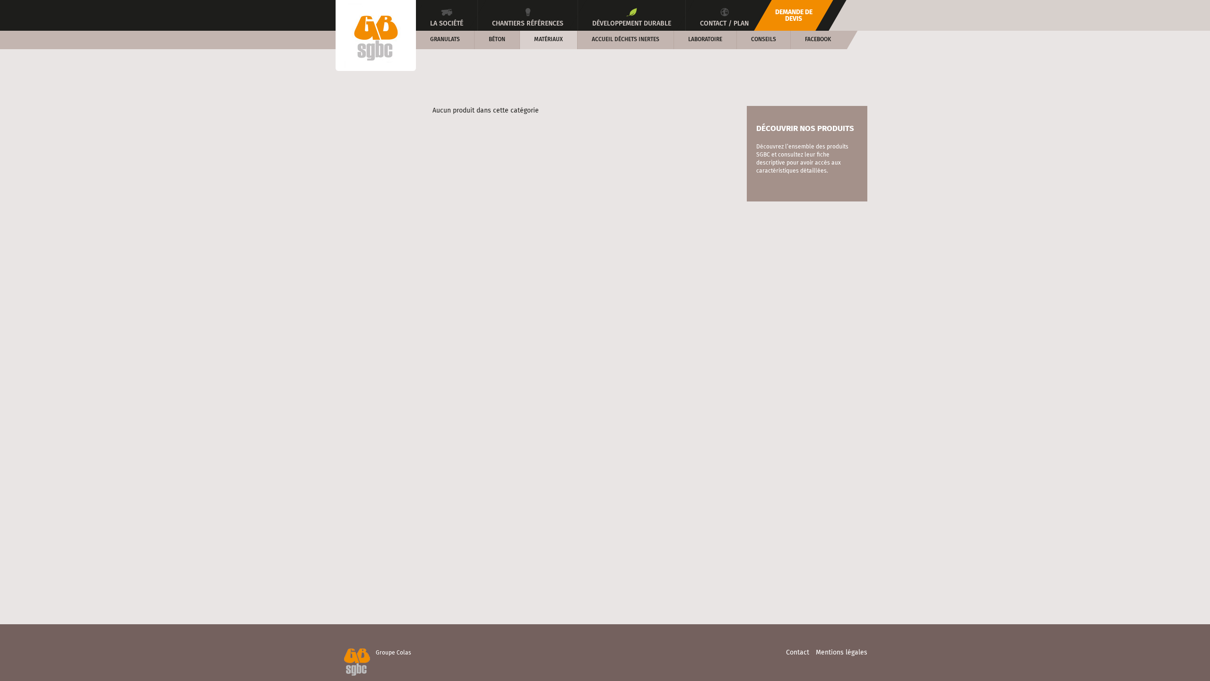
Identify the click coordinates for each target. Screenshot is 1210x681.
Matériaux (548, 40)
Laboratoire (705, 40)
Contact (797, 652)
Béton (497, 40)
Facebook (818, 40)
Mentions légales (841, 652)
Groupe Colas (393, 653)
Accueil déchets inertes (625, 40)
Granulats (445, 40)
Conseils (763, 40)
